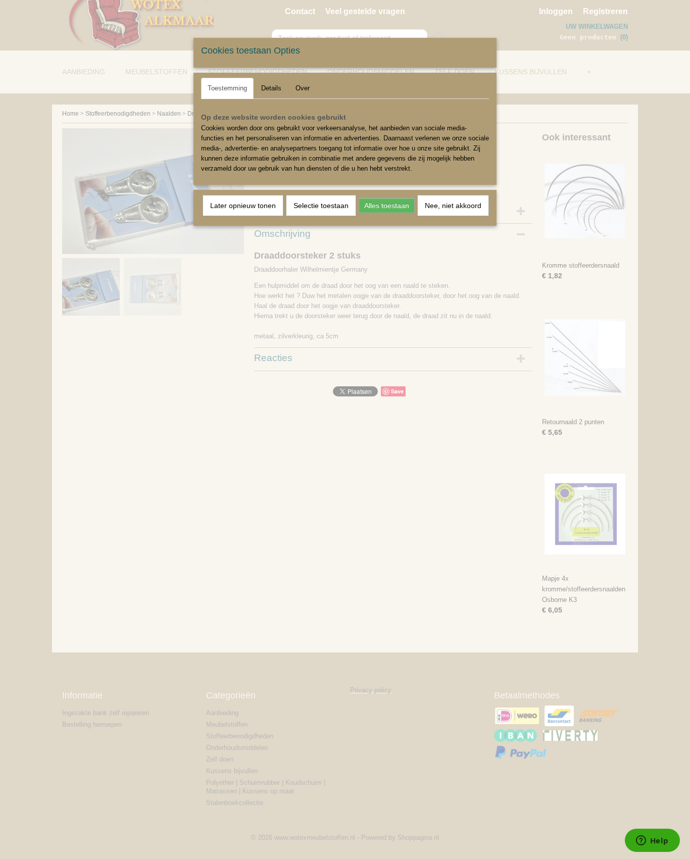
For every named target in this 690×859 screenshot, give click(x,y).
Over (302, 88)
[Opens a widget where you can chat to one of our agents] (652, 841)
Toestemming (227, 88)
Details (271, 88)
